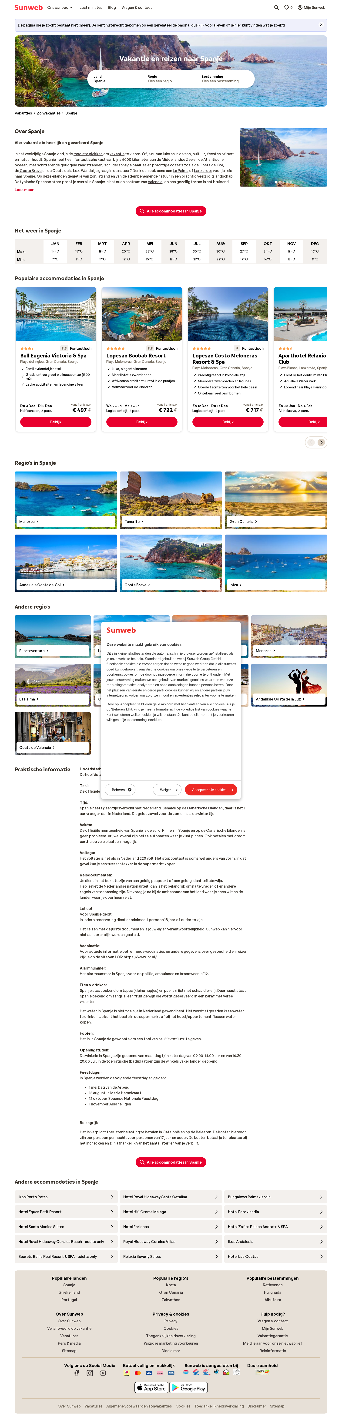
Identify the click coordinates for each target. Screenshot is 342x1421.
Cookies (171, 1328)
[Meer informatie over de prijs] (89, 410)
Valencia (155, 181)
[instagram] (90, 1375)
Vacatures (69, 1335)
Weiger (165, 790)
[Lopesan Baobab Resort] (142, 359)
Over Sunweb (69, 1321)
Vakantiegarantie (273, 1335)
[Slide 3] (283, 182)
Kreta (171, 1285)
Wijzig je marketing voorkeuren (171, 1343)
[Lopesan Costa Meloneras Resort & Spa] (228, 359)
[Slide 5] (291, 182)
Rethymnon (273, 1285)
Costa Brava (30, 170)
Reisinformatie (273, 1350)
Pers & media (69, 1343)
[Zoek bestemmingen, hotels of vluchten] (276, 7)
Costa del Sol (211, 165)
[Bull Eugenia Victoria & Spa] (56, 359)
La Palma (180, 170)
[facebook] (76, 1375)
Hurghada (272, 1292)
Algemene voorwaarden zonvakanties (139, 1406)
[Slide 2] (280, 182)
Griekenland (69, 1292)
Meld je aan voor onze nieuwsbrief (272, 1343)
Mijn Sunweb (273, 1328)
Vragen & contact (273, 1321)
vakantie (117, 154)
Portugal (69, 1299)
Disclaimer (171, 1350)
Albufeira (273, 1299)
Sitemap (69, 1350)
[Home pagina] (29, 7)
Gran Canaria (171, 1292)
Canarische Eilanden (205, 808)
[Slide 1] (276, 182)
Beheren (118, 790)
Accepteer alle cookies (209, 790)
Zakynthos (170, 1299)
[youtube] (103, 1375)
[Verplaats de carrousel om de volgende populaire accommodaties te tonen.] (321, 442)
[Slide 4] (287, 182)
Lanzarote (203, 170)
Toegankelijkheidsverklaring (171, 1335)
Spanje (69, 1285)
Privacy (170, 1321)
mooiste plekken (88, 154)
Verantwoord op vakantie (69, 1328)
